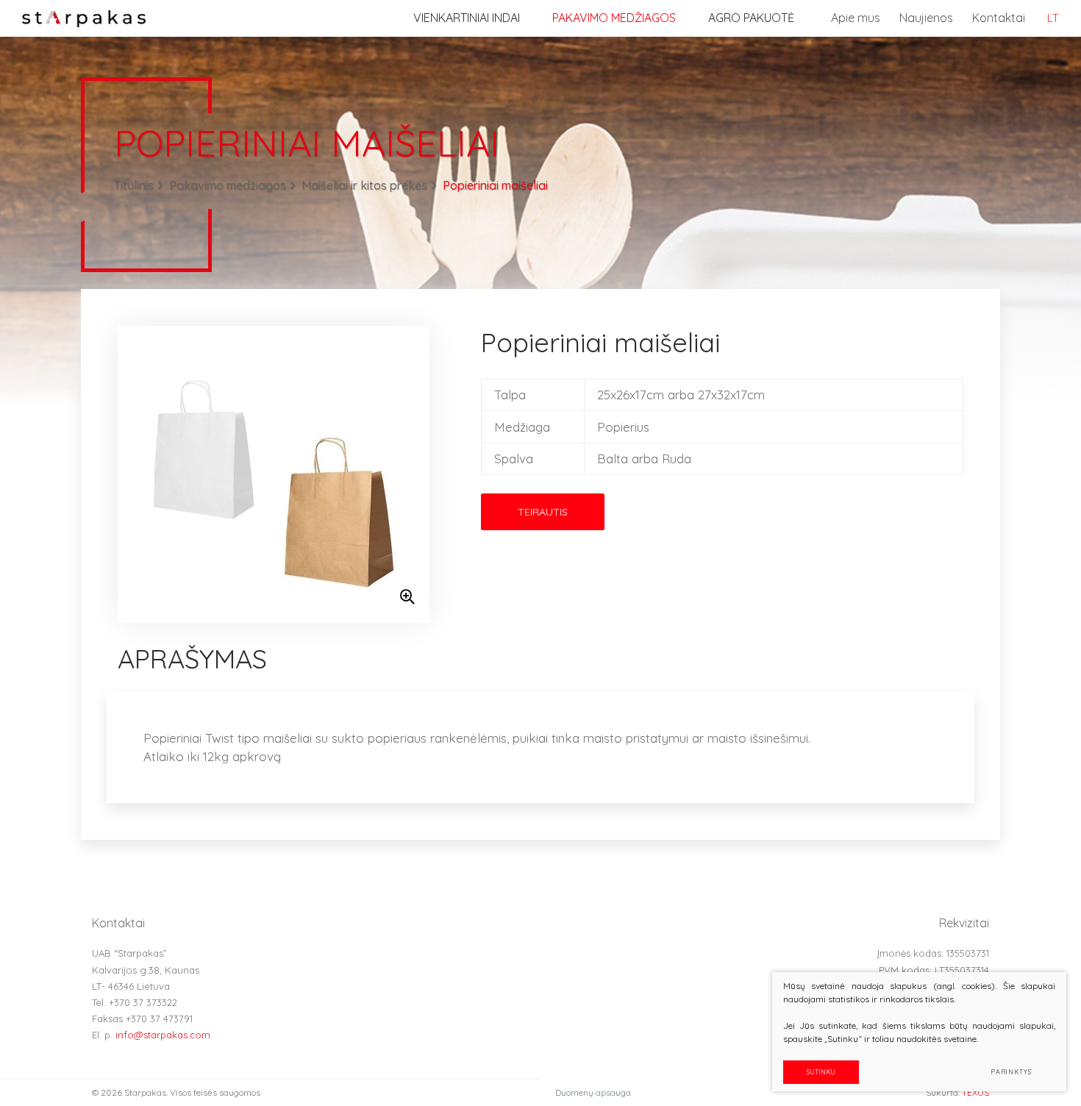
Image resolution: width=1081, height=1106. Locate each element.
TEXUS (975, 1092)
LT (1053, 18)
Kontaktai (998, 17)
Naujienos (926, 17)
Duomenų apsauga (593, 1092)
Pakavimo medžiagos (614, 17)
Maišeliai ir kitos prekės (364, 185)
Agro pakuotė (751, 17)
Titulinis (134, 185)
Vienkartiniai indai (466, 17)
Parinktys (1011, 1072)
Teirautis (543, 511)
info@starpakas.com (162, 1035)
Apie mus (855, 17)
